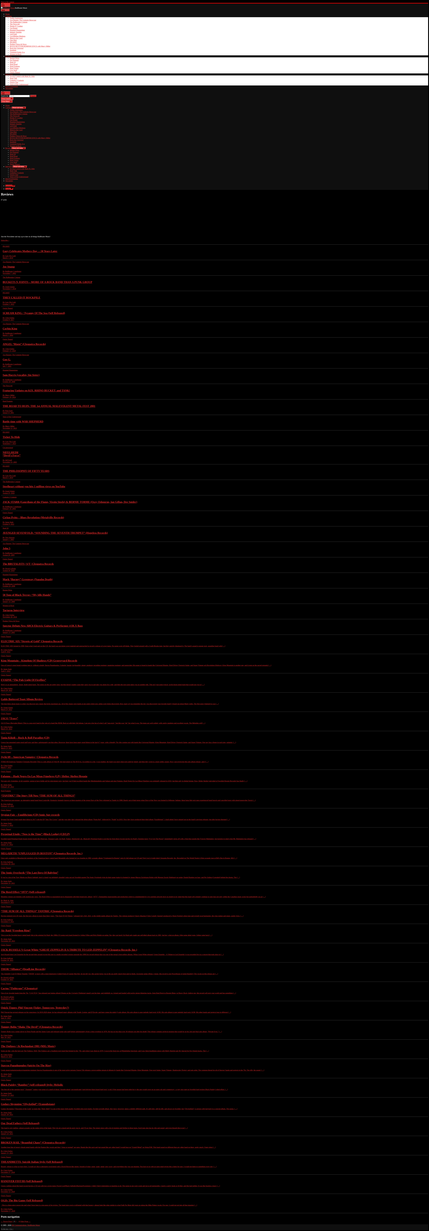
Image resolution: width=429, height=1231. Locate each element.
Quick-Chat (14, 82)
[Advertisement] (214, 218)
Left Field (13, 34)
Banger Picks (14, 58)
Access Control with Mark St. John (22, 76)
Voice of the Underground (19, 84)
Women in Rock (15, 54)
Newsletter (9, 88)
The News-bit (15, 24)
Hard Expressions (11, 86)
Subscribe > (5, 240)
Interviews (9, 74)
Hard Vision (14, 68)
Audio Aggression (16, 18)
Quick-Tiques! (15, 72)
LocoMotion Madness (17, 36)
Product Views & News (18, 44)
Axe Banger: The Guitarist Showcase (23, 20)
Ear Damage (14, 60)
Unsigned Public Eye (17, 52)
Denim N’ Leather (16, 26)
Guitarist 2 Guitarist (17, 80)
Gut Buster (14, 28)
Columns (8, 16)
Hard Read (14, 64)
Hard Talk (13, 78)
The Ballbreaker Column (18, 22)
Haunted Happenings (17, 30)
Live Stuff (13, 70)
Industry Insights (16, 32)
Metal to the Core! (16, 38)
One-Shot (13, 40)
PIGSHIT (13, 42)
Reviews (8, 56)
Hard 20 (13, 62)
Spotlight (13, 50)
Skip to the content (7, 2)
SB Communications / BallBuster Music (26, 1225)
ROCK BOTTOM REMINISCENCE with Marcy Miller (30, 46)
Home (7, 14)
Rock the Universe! (17, 48)
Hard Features (15, 66)
